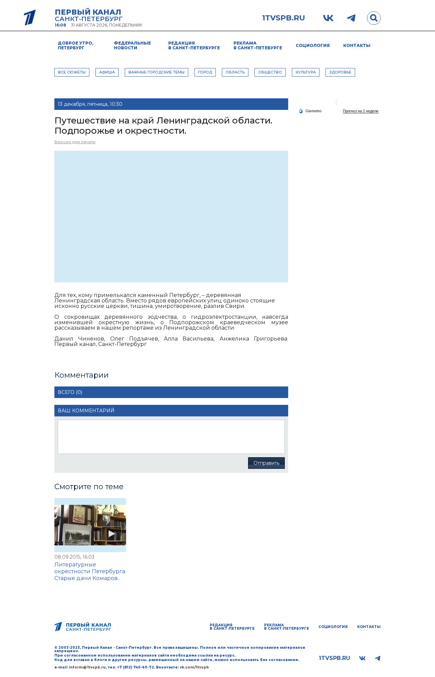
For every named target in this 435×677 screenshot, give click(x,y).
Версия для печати (74, 141)
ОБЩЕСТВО (270, 72)
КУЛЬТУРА (306, 72)
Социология (313, 45)
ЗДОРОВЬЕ (340, 72)
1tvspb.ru (283, 18)
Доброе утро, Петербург (75, 45)
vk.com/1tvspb (194, 667)
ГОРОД (205, 72)
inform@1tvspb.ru (87, 667)
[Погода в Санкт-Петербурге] (339, 105)
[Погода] (310, 111)
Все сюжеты (72, 72)
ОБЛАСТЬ (235, 72)
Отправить (266, 463)
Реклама (257, 45)
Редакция (194, 45)
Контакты (356, 45)
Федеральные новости (132, 45)
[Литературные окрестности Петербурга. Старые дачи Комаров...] (90, 525)
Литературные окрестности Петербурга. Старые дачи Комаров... (90, 571)
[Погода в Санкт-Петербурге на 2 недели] (361, 111)
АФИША (107, 72)
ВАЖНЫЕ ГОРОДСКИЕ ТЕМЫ (156, 72)
